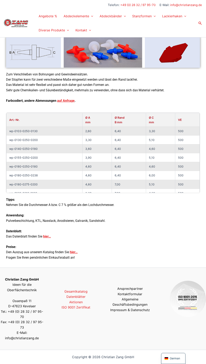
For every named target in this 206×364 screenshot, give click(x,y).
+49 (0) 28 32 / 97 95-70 (138, 5)
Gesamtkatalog (76, 291)
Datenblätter (75, 297)
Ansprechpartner (130, 289)
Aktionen (76, 302)
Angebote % (48, 16)
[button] (91, 16)
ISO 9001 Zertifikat (76, 307)
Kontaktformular (130, 294)
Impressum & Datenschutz (130, 310)
